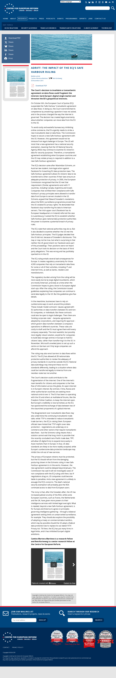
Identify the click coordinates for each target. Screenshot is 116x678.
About (13, 19)
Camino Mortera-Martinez (39, 78)
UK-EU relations (11, 28)
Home (5, 19)
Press (41, 19)
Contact (6, 647)
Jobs (91, 19)
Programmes (71, 19)
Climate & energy (91, 28)
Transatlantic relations (70, 28)
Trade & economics (48, 28)
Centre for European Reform (21, 8)
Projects (33, 19)
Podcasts (50, 19)
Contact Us (100, 19)
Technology (107, 28)
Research (22, 19)
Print (10, 58)
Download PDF (14, 38)
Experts (83, 19)
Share (10, 42)
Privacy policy (17, 647)
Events (60, 19)
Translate (71, 3)
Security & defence (29, 28)
